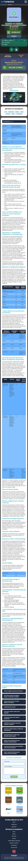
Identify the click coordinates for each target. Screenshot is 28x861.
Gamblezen (14, 824)
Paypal (14, 834)
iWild (14, 822)
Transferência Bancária (14, 840)
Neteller (14, 836)
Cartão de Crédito (14, 843)
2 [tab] (14, 101)
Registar (14, 36)
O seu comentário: (8, 766)
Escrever (14, 776)
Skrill (14, 831)
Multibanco (14, 845)
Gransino (14, 826)
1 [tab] (13, 101)
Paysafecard (14, 847)
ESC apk (9, 481)
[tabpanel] (14, 97)
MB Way (14, 838)
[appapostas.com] (7, 2)
